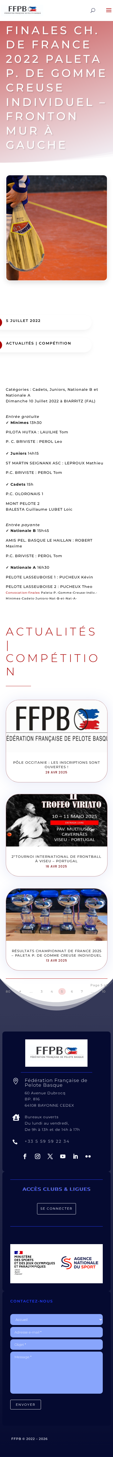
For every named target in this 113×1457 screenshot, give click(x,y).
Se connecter (56, 1208)
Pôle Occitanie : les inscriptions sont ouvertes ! (56, 764)
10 (104, 991)
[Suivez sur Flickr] (88, 1156)
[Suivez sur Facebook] (25, 1156)
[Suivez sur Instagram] (37, 1156)
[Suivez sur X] (50, 1156)
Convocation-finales (23, 592)
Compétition (55, 343)
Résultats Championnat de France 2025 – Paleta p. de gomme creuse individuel (57, 953)
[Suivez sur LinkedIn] (75, 1156)
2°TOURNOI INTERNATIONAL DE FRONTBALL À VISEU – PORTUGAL (56, 858)
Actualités (20, 343)
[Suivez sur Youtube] (63, 1156)
